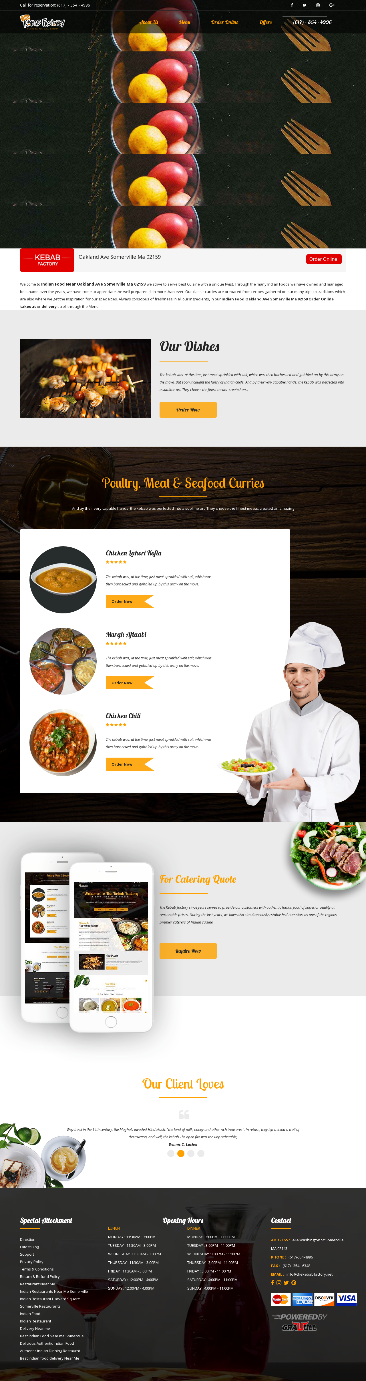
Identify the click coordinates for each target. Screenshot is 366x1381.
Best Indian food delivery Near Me (49, 1358)
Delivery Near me (35, 1328)
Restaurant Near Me (37, 1283)
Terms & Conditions (37, 1269)
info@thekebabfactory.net (310, 1274)
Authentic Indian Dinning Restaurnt (50, 1350)
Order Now (188, 409)
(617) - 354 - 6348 (296, 1265)
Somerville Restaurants (40, 1306)
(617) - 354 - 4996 (73, 5)
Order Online (224, 22)
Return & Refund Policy (40, 1276)
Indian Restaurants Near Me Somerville (54, 1291)
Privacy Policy (31, 1261)
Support (27, 1254)
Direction (27, 1239)
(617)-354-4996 (301, 1257)
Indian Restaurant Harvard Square (50, 1298)
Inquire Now (188, 951)
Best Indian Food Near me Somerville (52, 1335)
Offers (265, 22)
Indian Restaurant (35, 1321)
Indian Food (30, 1313)
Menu (184, 22)
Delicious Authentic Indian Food (47, 1343)
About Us (148, 22)
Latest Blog (29, 1246)
